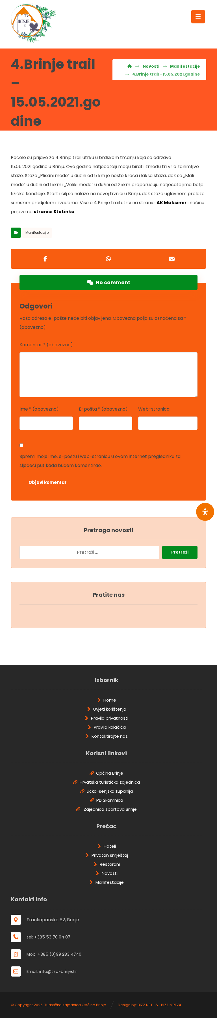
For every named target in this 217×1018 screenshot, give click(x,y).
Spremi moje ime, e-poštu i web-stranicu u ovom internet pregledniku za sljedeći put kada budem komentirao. (100, 461)
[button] (45, 259)
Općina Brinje (109, 773)
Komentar (46, 344)
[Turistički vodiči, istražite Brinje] (33, 23)
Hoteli (110, 846)
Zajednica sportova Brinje (110, 809)
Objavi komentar (48, 482)
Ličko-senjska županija (110, 791)
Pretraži (179, 552)
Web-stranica (154, 409)
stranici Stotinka (54, 211)
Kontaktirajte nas (110, 736)
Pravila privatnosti (109, 718)
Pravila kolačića (110, 727)
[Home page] (129, 66)
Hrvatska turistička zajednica (110, 782)
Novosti (110, 873)
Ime (39, 409)
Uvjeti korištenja (109, 709)
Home (109, 700)
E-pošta (103, 409)
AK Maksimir (171, 202)
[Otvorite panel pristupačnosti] (205, 512)
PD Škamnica (109, 800)
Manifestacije (37, 232)
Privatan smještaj (110, 855)
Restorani (110, 864)
